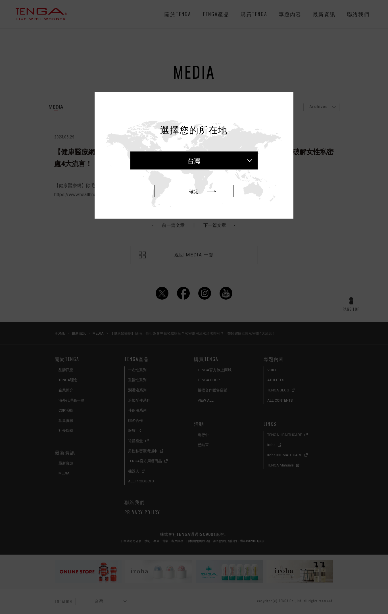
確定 (194, 191)
